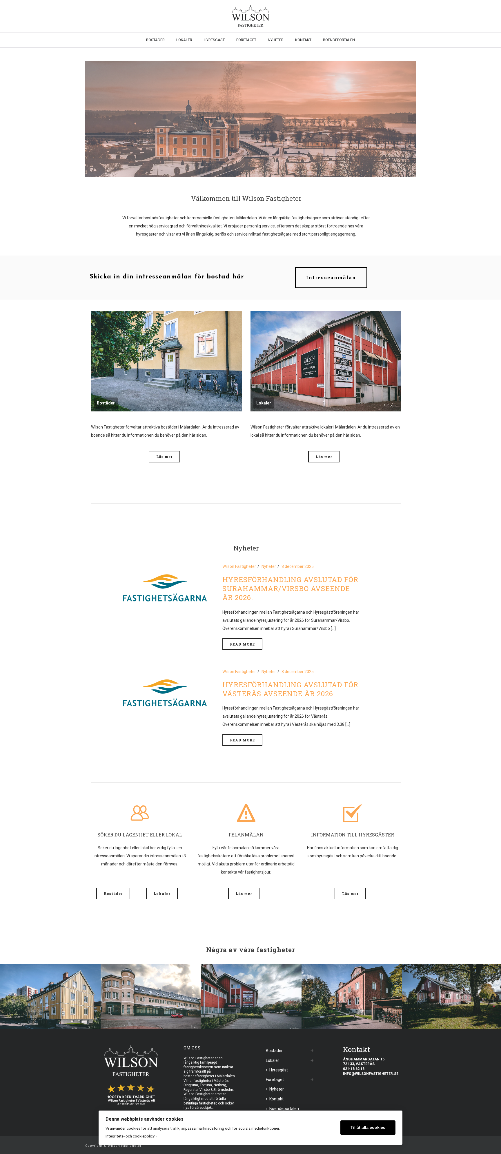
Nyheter (276, 40)
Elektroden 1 (251, 1013)
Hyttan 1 (452, 1013)
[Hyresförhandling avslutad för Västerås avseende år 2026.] (165, 692)
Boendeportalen (339, 40)
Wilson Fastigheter (239, 566)
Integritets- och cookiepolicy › (131, 1136)
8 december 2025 (298, 566)
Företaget (246, 40)
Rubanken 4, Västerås (50, 1013)
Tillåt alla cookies (368, 1127)
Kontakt (303, 40)
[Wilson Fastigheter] (250, 16)
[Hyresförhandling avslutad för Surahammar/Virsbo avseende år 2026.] (165, 587)
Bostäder (155, 40)
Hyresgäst (214, 40)
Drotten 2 (150, 1013)
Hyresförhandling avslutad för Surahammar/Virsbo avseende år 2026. (290, 588)
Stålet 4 (352, 1013)
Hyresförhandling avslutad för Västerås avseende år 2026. (290, 689)
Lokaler (184, 40)
